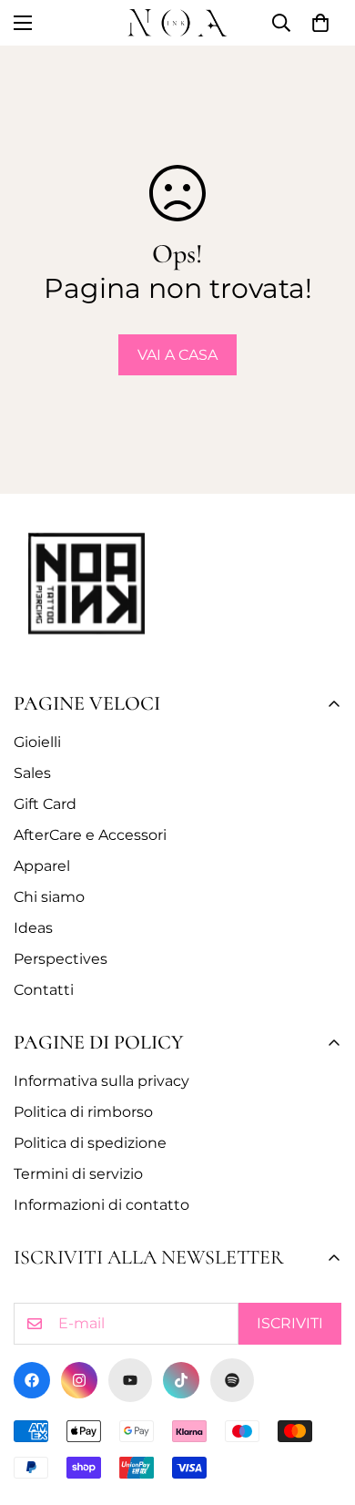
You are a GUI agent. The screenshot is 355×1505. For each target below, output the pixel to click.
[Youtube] (130, 1380)
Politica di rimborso (83, 1112)
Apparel (42, 866)
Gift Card (45, 804)
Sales (32, 773)
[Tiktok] (181, 1380)
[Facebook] (32, 1380)
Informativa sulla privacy (101, 1081)
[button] (320, 23)
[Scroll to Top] (322, 1408)
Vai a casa (177, 354)
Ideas (33, 928)
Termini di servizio (78, 1173)
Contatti (44, 989)
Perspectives (60, 959)
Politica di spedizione (90, 1143)
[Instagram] (79, 1380)
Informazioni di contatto (101, 1204)
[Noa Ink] (177, 23)
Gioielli (37, 742)
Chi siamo (49, 897)
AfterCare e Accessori (90, 835)
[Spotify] (232, 1380)
